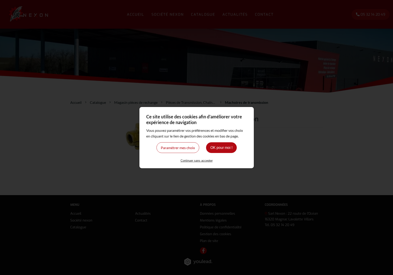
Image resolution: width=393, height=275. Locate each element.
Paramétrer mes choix (178, 147)
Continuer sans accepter (197, 160)
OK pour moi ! (221, 148)
